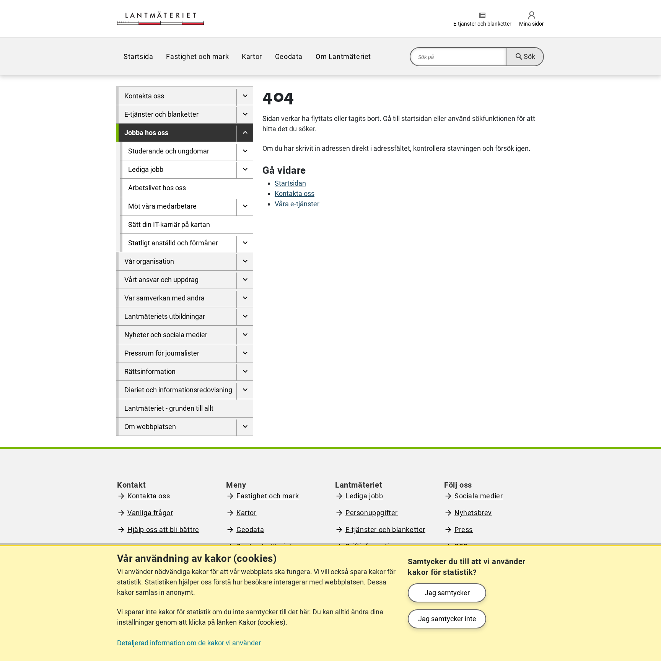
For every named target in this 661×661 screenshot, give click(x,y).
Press (463, 530)
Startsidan (290, 183)
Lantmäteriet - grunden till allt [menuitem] (168, 408)
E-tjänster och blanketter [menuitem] (161, 114)
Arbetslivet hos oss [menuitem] (157, 188)
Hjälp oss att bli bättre (163, 530)
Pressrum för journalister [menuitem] (161, 353)
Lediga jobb (364, 496)
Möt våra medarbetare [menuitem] (162, 206)
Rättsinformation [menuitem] (150, 371)
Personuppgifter (371, 513)
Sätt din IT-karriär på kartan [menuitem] (169, 224)
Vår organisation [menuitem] (149, 261)
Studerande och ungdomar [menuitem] (168, 151)
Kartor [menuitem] (252, 56)
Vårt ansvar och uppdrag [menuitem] (161, 280)
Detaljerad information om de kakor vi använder (189, 643)
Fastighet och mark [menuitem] (197, 56)
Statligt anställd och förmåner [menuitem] (173, 243)
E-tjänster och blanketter (385, 530)
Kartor (246, 513)
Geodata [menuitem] (289, 56)
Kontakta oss (294, 193)
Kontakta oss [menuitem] (144, 96)
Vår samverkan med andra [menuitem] (164, 298)
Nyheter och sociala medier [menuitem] (165, 335)
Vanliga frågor (150, 513)
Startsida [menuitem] (138, 56)
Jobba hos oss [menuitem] (146, 133)
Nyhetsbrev (473, 513)
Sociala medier (478, 496)
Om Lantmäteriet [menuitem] (343, 56)
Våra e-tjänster (297, 204)
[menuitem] (244, 97)
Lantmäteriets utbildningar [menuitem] (164, 316)
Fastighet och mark (267, 496)
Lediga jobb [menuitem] (145, 169)
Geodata (250, 530)
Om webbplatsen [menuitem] (150, 427)
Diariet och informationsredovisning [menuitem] (178, 390)
